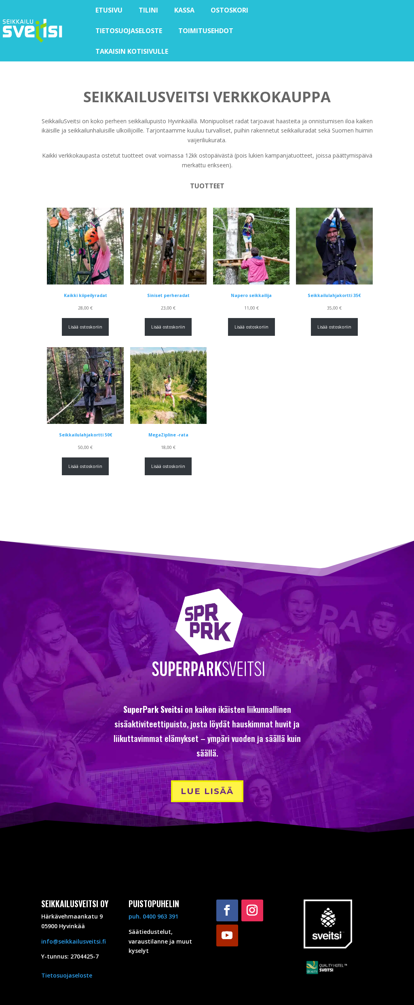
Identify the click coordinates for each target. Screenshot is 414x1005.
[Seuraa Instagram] (252, 910)
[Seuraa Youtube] (227, 935)
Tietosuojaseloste (66, 975)
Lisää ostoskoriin (85, 327)
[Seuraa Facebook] (227, 910)
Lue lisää (207, 791)
